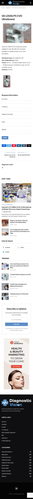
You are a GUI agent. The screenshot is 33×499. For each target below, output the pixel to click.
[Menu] (3, 3)
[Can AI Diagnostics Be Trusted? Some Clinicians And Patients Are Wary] (5, 232)
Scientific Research (6, 473)
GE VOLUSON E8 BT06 (24, 155)
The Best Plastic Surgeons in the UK (20, 274)
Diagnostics (5, 454)
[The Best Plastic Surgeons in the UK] (5, 276)
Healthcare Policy (6, 460)
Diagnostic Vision (7, 164)
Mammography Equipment (8, 432)
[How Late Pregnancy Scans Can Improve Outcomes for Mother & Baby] (5, 266)
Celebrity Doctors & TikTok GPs (19, 294)
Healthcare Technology (7, 462)
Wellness (4, 476)
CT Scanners (5, 430)
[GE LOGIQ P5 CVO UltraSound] (16, 33)
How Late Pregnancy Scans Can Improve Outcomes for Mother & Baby (19, 265)
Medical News (5, 465)
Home (3, 7)
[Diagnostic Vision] (16, 3)
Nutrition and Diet (6, 471)
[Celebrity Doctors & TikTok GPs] (5, 296)
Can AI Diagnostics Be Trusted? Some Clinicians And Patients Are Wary (20, 231)
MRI (3, 435)
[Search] (30, 3)
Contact (4, 427)
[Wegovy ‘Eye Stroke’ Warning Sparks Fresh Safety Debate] (5, 222)
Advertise (4, 424)
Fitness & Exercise (6, 457)
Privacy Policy (15, 330)
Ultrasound (8, 7)
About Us (4, 421)
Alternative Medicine (7, 451)
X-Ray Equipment (6, 440)
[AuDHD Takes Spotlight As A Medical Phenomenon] (5, 286)
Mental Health (5, 468)
